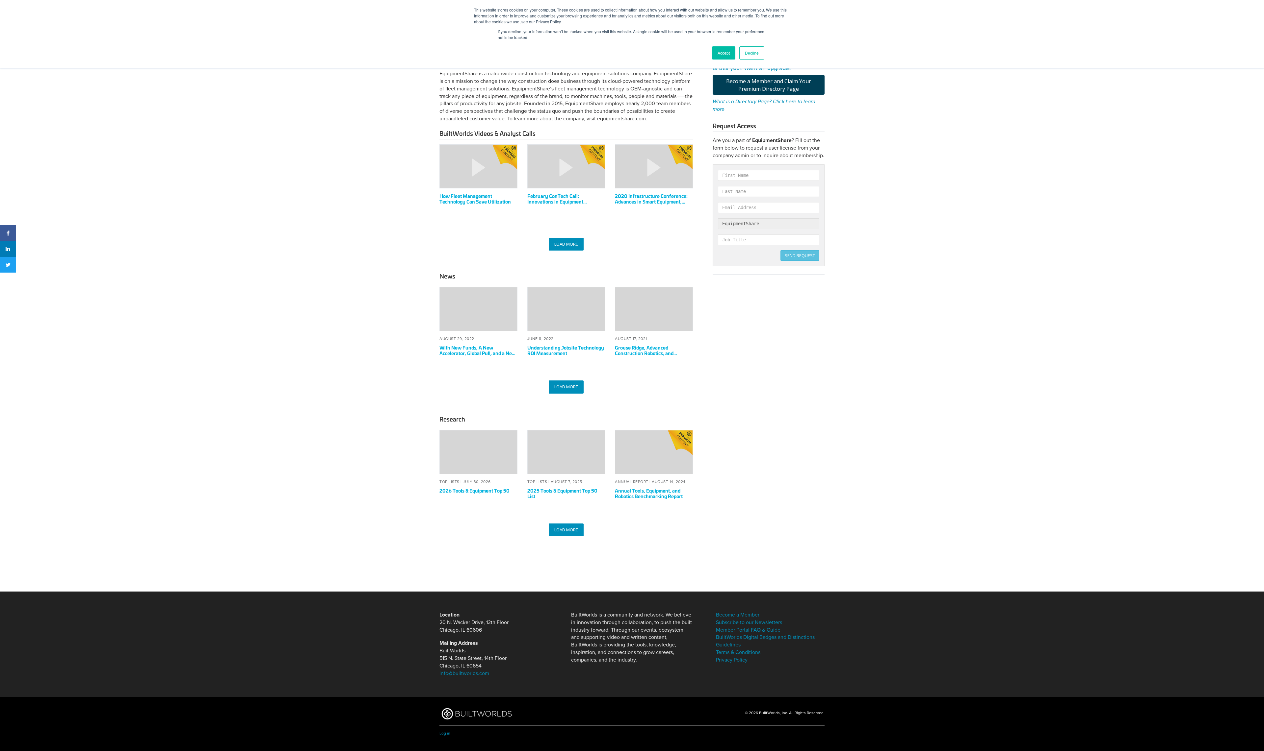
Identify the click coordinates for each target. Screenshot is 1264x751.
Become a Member (737, 615)
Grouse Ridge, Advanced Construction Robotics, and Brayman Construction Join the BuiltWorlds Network (649, 355)
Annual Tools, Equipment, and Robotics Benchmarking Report (649, 493)
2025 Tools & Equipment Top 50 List (562, 493)
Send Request (800, 255)
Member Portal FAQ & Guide (748, 630)
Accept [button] (724, 53)
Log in (444, 733)
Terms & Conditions (738, 652)
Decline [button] (752, 53)
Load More (566, 244)
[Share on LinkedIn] (8, 249)
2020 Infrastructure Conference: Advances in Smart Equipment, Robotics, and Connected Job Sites (652, 201)
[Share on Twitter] (8, 265)
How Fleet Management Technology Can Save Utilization (475, 198)
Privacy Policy (732, 660)
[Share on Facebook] (8, 233)
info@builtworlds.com (464, 673)
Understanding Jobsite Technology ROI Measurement (565, 350)
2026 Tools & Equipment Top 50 (474, 490)
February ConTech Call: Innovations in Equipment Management (555, 201)
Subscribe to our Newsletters (749, 622)
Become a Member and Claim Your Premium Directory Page (768, 85)
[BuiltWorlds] (476, 713)
